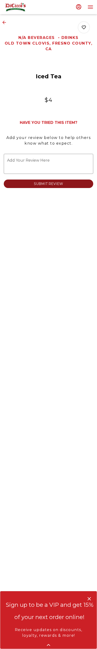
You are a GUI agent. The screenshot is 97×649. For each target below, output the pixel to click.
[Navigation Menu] (90, 7)
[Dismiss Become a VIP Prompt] (89, 598)
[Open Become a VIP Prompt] (48, 645)
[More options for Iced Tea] (83, 27)
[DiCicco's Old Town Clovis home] (25, 7)
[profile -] (78, 7)
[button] (5, 22)
